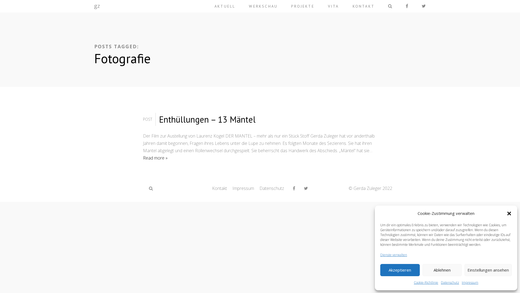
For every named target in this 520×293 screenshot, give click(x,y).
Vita (333, 6)
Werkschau (263, 6)
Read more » (155, 158)
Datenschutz (450, 282)
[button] (509, 213)
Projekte (302, 6)
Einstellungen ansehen (488, 270)
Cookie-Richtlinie (426, 282)
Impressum (470, 282)
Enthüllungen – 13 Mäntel (207, 119)
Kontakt (364, 6)
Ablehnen (442, 270)
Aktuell (224, 6)
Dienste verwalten (393, 255)
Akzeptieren (400, 270)
